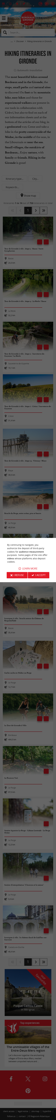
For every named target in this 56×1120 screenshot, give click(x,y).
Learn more (29, 568)
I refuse (19, 575)
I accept (40, 575)
